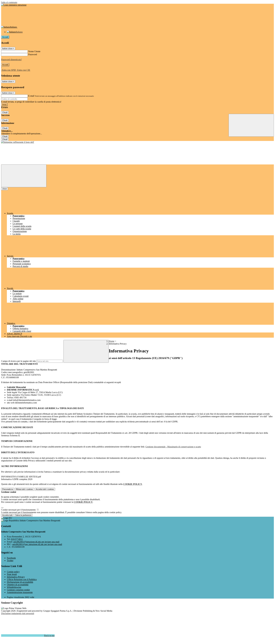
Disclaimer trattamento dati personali (17, 613)
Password (32, 54)
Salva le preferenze (23, 515)
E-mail (31, 96)
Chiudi (4, 112)
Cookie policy (13, 571)
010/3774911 (17, 539)
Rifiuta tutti (24, 489)
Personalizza (7, 489)
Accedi (5, 37)
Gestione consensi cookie (18, 590)
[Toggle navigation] (23, 175)
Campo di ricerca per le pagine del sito (18, 361)
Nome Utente (34, 51)
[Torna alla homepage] (17, 142)
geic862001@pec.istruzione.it (37, 544)
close (4, 189)
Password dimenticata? (11, 59)
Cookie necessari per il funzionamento (18, 510)
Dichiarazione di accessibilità (20, 582)
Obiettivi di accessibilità (17, 584)
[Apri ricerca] (251, 125)
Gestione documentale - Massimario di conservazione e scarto (173, 446)
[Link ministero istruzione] (13, 5)
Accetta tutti (45, 489)
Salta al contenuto (9, 2)
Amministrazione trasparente (20, 592)
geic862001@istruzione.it (36, 542)
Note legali (12, 574)
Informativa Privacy (16, 577)
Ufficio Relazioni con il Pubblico (22, 579)
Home (111, 341)
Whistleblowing (14, 587)
